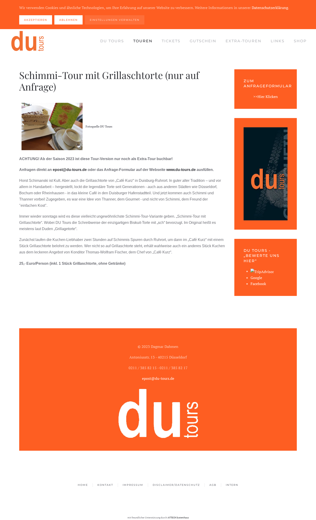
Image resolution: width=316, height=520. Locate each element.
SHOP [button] (300, 41)
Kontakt (105, 485)
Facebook (258, 283)
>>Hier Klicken (265, 96)
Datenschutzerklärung (270, 7)
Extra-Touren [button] (243, 41)
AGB (212, 485)
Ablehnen (68, 19)
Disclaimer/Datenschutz (176, 485)
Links (278, 41)
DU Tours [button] (112, 41)
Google (256, 277)
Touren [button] (142, 41)
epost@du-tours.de (70, 170)
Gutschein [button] (203, 41)
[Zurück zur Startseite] (27, 41)
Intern (232, 485)
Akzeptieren (35, 19)
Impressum (133, 485)
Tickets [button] (171, 41)
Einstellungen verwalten (114, 19)
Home (83, 485)
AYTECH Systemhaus (178, 517)
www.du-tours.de (181, 170)
